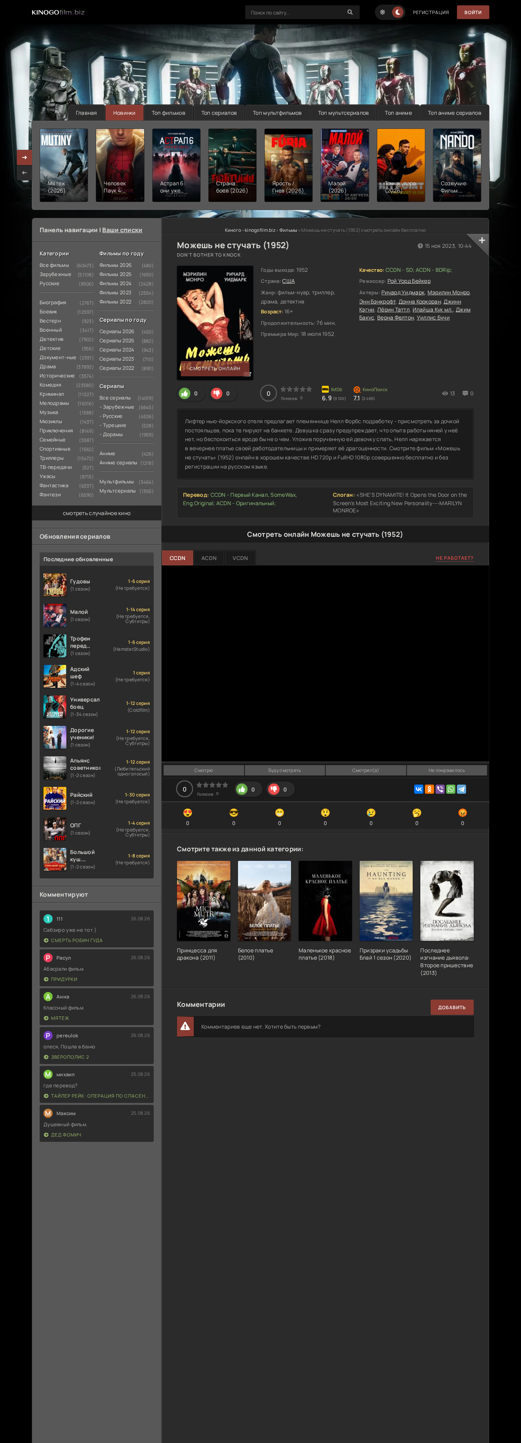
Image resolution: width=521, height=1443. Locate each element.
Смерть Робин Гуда (77, 940)
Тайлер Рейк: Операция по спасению (100, 1096)
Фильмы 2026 (116, 265)
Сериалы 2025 (117, 340)
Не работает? (455, 558)
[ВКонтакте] (418, 789)
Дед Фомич (66, 1135)
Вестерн (50, 320)
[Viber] (440, 789)
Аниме (107, 453)
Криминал (52, 393)
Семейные (53, 439)
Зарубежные (55, 274)
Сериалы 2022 (117, 367)
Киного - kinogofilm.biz (250, 230)
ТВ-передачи (56, 467)
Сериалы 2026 (117, 331)
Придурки (64, 979)
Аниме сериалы (119, 462)
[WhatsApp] (450, 789)
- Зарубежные (117, 406)
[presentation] (24, 172)
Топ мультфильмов (277, 112)
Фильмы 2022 (115, 301)
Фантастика (54, 485)
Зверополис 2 (70, 1057)
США (288, 280)
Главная (86, 112)
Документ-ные (58, 357)
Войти (473, 12)
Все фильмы (54, 265)
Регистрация (431, 12)
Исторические (57, 375)
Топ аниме (398, 112)
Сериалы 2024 (117, 349)
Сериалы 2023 (117, 358)
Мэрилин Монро (449, 292)
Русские (49, 283)
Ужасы (47, 476)
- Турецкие (113, 425)
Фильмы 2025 (116, 274)
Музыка (49, 412)
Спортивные (55, 448)
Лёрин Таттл (393, 309)
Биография (53, 302)
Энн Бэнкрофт (377, 301)
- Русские (111, 416)
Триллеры (52, 457)
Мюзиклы (51, 421)
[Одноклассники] (429, 789)
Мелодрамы (54, 403)
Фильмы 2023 (115, 292)
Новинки (124, 112)
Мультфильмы (117, 481)
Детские (50, 348)
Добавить (452, 1007)
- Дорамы (111, 434)
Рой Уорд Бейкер (409, 280)
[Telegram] (461, 789)
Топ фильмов (168, 112)
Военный (51, 329)
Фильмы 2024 (116, 283)
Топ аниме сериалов (454, 112)
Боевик (48, 311)
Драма (48, 366)
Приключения (56, 430)
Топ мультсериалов (343, 112)
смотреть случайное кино (96, 513)
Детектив (51, 338)
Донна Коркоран (420, 301)
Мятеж (60, 1018)
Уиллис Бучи (433, 317)
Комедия (50, 384)
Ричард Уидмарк (403, 292)
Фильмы (288, 230)
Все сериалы (115, 397)
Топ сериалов (219, 112)
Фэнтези (50, 494)
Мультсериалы (118, 490)
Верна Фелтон (395, 317)
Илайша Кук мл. (433, 309)
